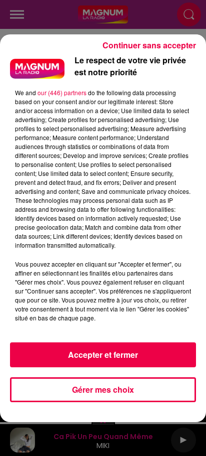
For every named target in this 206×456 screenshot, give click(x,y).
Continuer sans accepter (149, 45)
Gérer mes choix (103, 389)
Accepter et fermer (103, 354)
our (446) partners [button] (62, 92)
